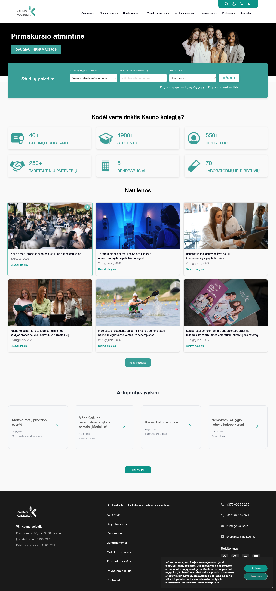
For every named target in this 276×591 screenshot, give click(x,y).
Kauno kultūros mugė (161, 422)
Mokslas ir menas (157, 12)
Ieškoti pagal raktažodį (134, 70)
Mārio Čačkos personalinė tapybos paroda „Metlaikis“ (94, 422)
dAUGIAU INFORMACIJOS (36, 49)
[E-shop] (241, 4)
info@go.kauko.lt (237, 526)
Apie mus (86, 12)
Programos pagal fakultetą (223, 87)
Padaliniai (227, 12)
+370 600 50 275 (237, 504)
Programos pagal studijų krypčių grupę (182, 87)
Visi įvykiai (138, 469)
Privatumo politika (119, 571)
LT (249, 3)
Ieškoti (229, 78)
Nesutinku (256, 576)
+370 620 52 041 (237, 515)
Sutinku (256, 568)
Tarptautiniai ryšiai (184, 12)
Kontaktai (245, 12)
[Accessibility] (234, 4)
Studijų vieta (177, 70)
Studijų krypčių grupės (84, 70)
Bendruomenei (131, 12)
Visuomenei (208, 12)
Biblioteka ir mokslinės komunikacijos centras (138, 505)
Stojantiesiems (108, 12)
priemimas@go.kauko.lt (241, 536)
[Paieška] (226, 4)
